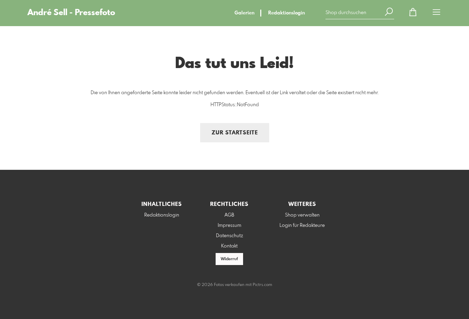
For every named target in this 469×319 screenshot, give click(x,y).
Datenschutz (229, 235)
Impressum (229, 225)
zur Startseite (234, 133)
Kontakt (229, 246)
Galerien (244, 13)
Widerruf (229, 259)
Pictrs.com (262, 285)
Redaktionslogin (286, 13)
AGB (229, 215)
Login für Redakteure (302, 225)
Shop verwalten (302, 215)
